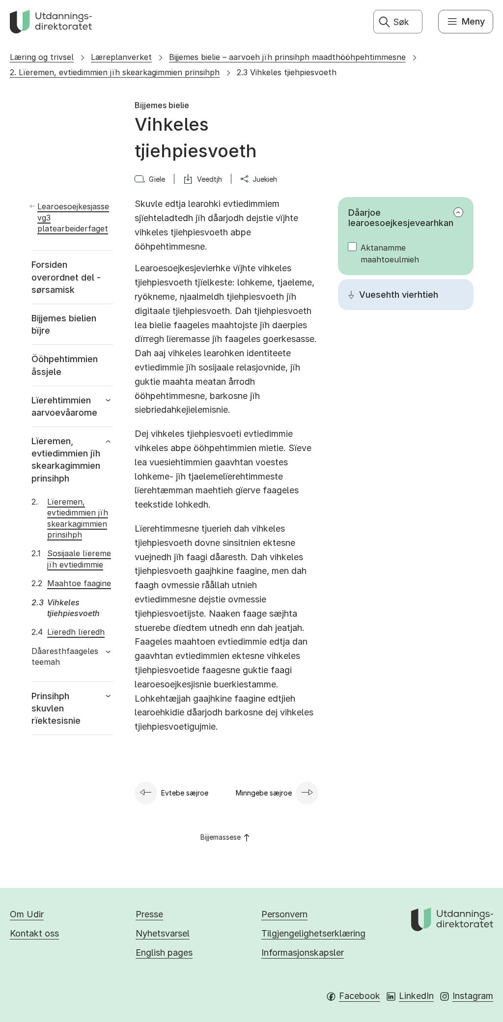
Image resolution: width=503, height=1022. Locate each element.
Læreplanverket (121, 57)
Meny (473, 21)
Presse (149, 914)
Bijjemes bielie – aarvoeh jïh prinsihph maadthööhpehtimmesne (287, 57)
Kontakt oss (34, 933)
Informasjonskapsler (302, 952)
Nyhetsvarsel (163, 933)
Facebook (359, 996)
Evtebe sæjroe (184, 793)
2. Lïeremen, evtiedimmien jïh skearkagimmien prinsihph (115, 72)
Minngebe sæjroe (264, 793)
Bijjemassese (220, 837)
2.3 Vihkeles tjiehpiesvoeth (286, 72)
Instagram (472, 996)
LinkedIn (416, 996)
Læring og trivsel (42, 57)
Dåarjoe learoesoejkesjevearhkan (400, 217)
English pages (164, 952)
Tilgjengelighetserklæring (313, 933)
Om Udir (27, 914)
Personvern (284, 914)
